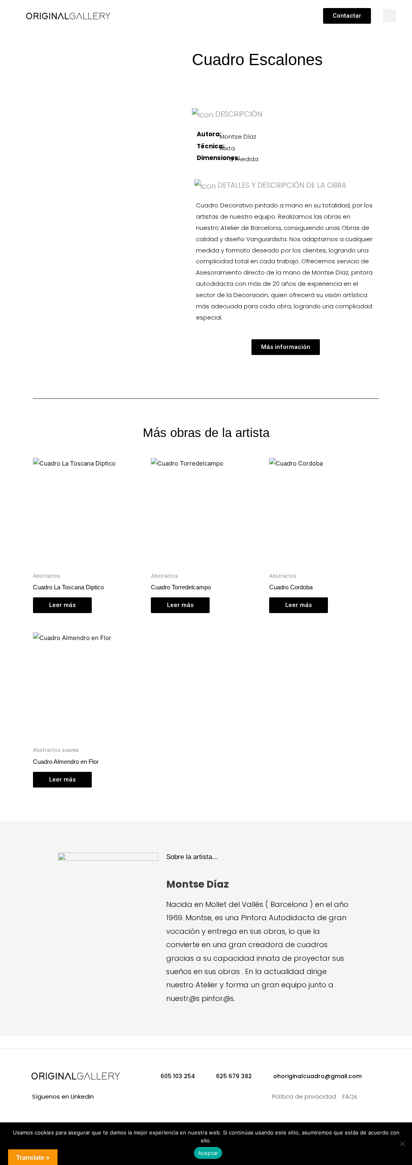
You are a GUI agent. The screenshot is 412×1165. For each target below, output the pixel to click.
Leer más (62, 605)
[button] (173, 14)
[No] (402, 1144)
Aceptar (208, 1153)
